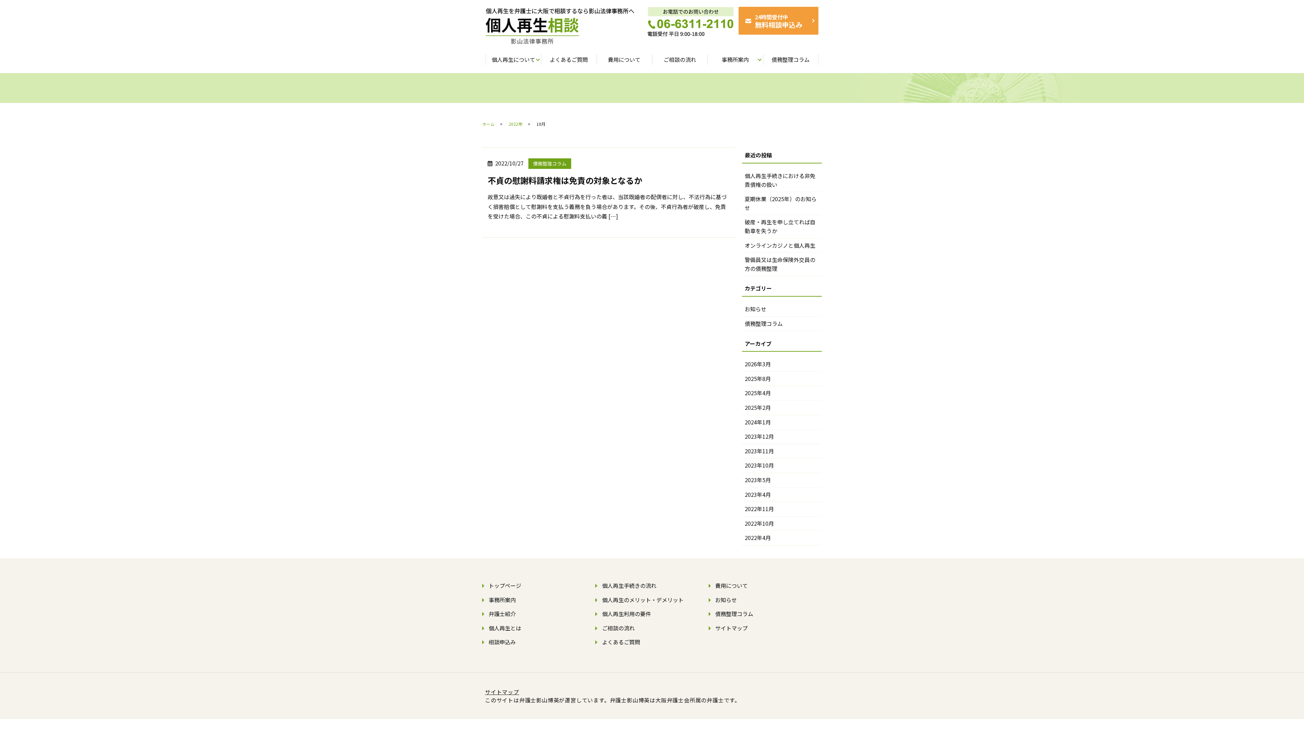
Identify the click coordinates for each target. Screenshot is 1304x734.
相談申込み (502, 642)
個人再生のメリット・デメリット (643, 600)
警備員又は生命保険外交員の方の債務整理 (780, 264)
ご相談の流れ (618, 628)
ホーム (488, 124)
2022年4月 (758, 538)
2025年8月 (758, 378)
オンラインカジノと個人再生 (780, 245)
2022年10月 (759, 523)
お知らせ (755, 309)
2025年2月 (758, 407)
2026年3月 (758, 364)
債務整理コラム (549, 163)
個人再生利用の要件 (626, 614)
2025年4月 (758, 393)
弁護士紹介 (502, 614)
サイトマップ (731, 628)
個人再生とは (505, 628)
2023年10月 (759, 465)
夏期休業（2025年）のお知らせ (781, 203)
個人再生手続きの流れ (629, 585)
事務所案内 (502, 600)
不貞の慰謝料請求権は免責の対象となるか (565, 180)
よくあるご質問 (621, 642)
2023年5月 (758, 480)
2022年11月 (759, 509)
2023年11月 (759, 451)
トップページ (505, 585)
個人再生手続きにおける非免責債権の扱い (780, 180)
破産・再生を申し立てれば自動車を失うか (780, 226)
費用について (731, 585)
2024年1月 (758, 422)
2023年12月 (759, 436)
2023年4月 (758, 494)
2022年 (515, 124)
